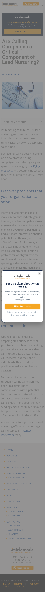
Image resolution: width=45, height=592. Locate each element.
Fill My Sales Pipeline (22, 306)
